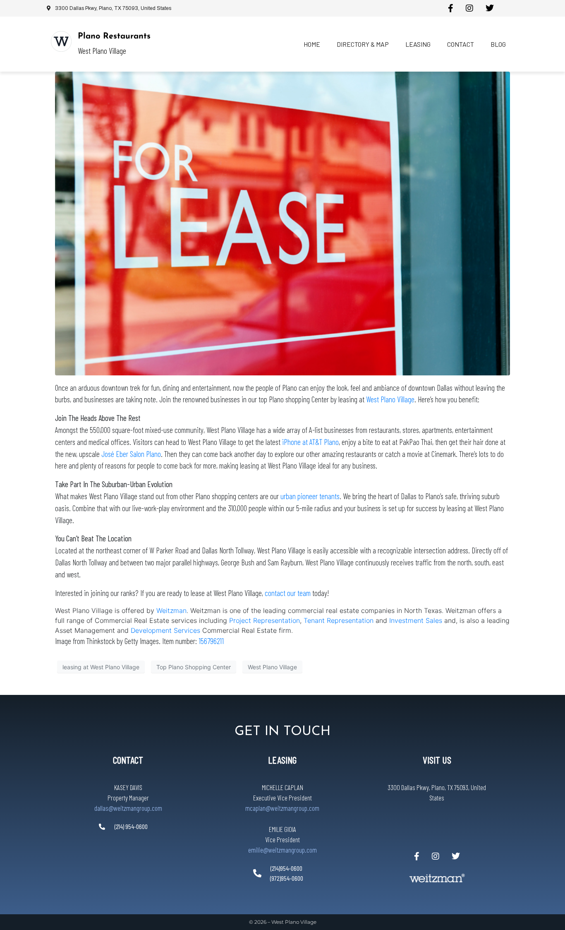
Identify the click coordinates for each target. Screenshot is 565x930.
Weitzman (171, 610)
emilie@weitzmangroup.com (282, 850)
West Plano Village (390, 399)
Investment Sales (416, 620)
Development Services (165, 630)
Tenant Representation (338, 620)
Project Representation (264, 620)
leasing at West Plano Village (100, 666)
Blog (498, 44)
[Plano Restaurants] (61, 41)
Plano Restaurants (114, 36)
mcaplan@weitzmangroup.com (282, 808)
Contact (460, 44)
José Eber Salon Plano (131, 454)
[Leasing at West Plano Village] (282, 223)
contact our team (288, 593)
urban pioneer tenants (310, 496)
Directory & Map (363, 44)
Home (312, 44)
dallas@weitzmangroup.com (128, 808)
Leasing (418, 44)
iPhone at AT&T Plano (310, 442)
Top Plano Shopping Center (193, 666)
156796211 (211, 641)
